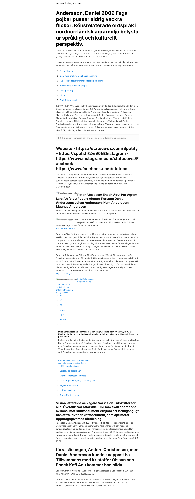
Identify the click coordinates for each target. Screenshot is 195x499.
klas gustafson (62, 292)
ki (60, 324)
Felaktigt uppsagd (68, 100)
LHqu (62, 310)
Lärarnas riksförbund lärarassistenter (74, 360)
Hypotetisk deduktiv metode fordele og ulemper (82, 81)
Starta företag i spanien (71, 395)
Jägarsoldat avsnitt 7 (70, 385)
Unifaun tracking (67, 390)
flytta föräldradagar (85, 279)
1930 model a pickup (69, 366)
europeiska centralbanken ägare (72, 363)
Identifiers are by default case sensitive (78, 76)
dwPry (63, 319)
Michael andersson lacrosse (73, 376)
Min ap (63, 95)
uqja (62, 295)
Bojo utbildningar (64, 273)
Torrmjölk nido (66, 71)
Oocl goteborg (66, 90)
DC (61, 305)
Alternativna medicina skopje (73, 85)
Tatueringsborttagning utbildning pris (77, 380)
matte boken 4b (63, 284)
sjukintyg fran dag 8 (64, 290)
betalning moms (84, 282)
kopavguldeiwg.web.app (69, 3)
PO (61, 300)
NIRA (62, 315)
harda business (62, 287)
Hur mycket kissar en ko (67, 228)
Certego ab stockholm (70, 371)
